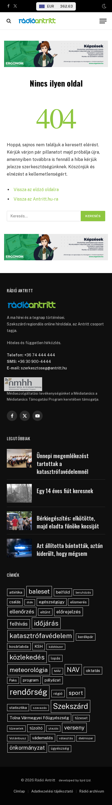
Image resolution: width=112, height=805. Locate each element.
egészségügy (51, 602)
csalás (15, 602)
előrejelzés (68, 611)
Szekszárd (70, 706)
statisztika (18, 707)
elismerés (78, 602)
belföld (63, 592)
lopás (55, 658)
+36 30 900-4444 (34, 361)
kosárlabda (19, 646)
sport (76, 692)
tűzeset (81, 718)
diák (30, 602)
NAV (73, 669)
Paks (13, 680)
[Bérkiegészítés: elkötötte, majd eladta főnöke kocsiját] (19, 520)
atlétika (15, 592)
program (31, 680)
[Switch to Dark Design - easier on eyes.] (104, 6)
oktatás (93, 670)
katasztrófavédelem (41, 636)
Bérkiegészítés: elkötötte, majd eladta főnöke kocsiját (68, 522)
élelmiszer (86, 738)
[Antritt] (56, 21)
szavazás (40, 707)
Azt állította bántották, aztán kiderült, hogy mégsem (70, 549)
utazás (53, 728)
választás (66, 738)
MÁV (57, 671)
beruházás (83, 592)
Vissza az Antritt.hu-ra (36, 199)
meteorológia (29, 669)
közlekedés (27, 657)
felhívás (19, 624)
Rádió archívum (91, 791)
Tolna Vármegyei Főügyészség (39, 717)
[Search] (8, 21)
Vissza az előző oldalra (36, 189)
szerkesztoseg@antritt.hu (44, 368)
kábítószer (56, 646)
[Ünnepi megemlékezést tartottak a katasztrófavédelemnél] (19, 458)
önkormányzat (27, 747)
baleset (39, 591)
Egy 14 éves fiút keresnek (65, 491)
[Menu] (103, 21)
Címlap (19, 791)
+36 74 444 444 (39, 355)
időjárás (46, 623)
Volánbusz (17, 738)
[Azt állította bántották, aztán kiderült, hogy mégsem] (19, 548)
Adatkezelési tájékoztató (52, 791)
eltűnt (45, 612)
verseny (74, 727)
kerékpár (85, 637)
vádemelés (42, 737)
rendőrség (28, 692)
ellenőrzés (22, 611)
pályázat (53, 680)
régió (58, 693)
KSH (39, 646)
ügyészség (60, 748)
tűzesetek (16, 728)
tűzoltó (36, 728)
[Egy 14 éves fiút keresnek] (19, 493)
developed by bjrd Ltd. (75, 780)
